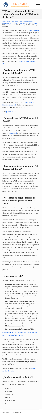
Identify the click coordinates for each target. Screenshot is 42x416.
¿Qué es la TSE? (11, 112)
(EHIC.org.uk (12, 133)
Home (4, 21)
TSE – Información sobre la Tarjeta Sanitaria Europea (24, 23)
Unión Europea (34, 30)
